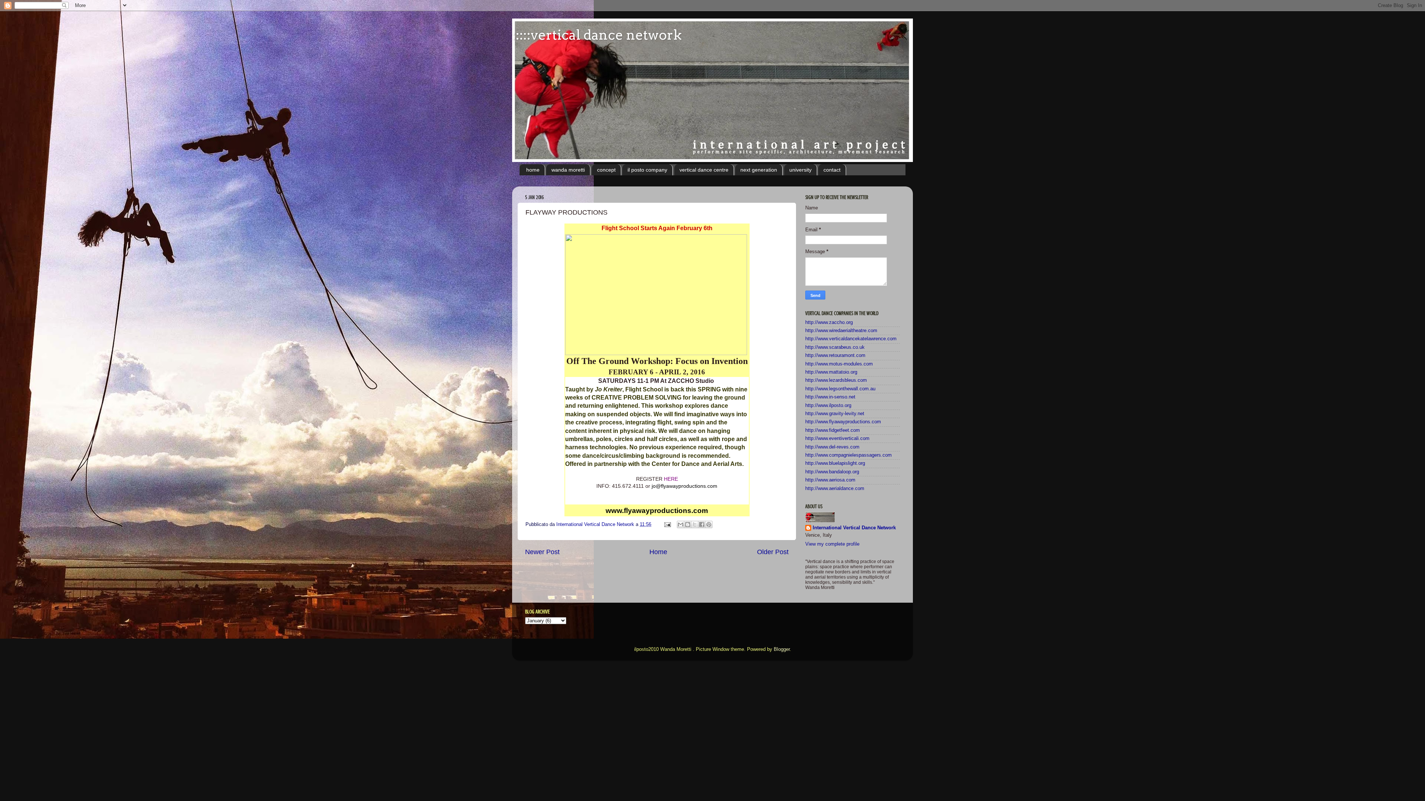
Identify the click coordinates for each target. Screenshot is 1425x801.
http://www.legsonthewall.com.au (840, 388)
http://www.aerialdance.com (834, 488)
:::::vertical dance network (597, 35)
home (533, 170)
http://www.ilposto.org (828, 405)
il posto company (647, 170)
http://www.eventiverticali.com (837, 438)
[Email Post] (667, 524)
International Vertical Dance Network (854, 527)
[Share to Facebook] (701, 524)
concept (606, 170)
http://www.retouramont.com (835, 355)
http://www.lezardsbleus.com (836, 380)
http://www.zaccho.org (829, 322)
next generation (758, 170)
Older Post (773, 552)
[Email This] (680, 524)
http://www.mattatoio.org (831, 372)
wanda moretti (568, 170)
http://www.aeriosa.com (830, 480)
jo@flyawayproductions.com (684, 486)
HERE (671, 479)
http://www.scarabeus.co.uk (835, 347)
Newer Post (542, 552)
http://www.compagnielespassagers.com (848, 455)
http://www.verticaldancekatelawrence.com (851, 338)
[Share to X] (694, 524)
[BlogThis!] (687, 524)
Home (658, 552)
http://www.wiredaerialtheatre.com (841, 330)
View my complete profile (832, 544)
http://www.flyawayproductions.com (843, 421)
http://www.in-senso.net (830, 397)
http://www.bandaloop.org (832, 471)
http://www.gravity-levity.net (834, 413)
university (800, 170)
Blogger (782, 649)
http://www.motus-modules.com (839, 364)
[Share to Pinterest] (708, 524)
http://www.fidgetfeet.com (832, 430)
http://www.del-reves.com (832, 447)
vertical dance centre (703, 170)
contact (832, 170)
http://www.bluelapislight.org (835, 463)
